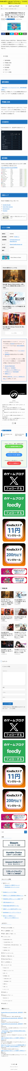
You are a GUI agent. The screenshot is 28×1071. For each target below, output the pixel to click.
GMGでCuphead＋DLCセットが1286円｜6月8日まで (13, 1038)
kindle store (7, 978)
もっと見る (14, 333)
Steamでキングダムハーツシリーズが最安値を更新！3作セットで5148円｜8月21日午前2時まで (13, 1045)
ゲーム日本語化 (7, 962)
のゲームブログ (14, 6)
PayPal (12, 343)
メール (4, 692)
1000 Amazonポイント (8, 902)
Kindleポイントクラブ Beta (9, 892)
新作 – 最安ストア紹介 (9, 933)
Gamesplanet (6, 209)
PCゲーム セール (8, 953)
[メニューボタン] (26, 6)
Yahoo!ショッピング (8, 970)
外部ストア (7, 70)
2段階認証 (7, 354)
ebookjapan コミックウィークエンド (12, 912)
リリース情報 (8, 72)
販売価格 (7, 67)
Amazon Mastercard (10, 366)
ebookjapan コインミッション (12, 887)
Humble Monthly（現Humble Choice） (12, 944)
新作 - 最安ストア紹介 (10, 19)
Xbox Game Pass (7, 959)
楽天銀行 (13, 368)
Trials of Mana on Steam (15, 257)
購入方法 (6, 998)
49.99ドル (16, 236)
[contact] (15, 423)
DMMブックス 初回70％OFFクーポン (12, 909)
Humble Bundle (6, 205)
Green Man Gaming (8, 207)
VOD (5, 986)
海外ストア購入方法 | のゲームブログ (17, 217)
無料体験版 (7, 60)
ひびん (2, 1039)
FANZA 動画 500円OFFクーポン (11, 905)
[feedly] (13, 1064)
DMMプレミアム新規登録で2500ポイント (13, 895)
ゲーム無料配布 (8, 930)
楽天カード (7, 368)
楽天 (5, 973)
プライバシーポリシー (14, 1066)
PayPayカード (8, 371)
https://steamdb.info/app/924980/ (9, 167)
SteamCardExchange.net (16, 244)
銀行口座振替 (20, 345)
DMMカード (8, 373)
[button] (3, 34)
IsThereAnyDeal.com (15, 239)
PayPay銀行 (16, 371)
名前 (3, 687)
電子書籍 (6, 975)
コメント (5, 671)
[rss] (14, 1064)
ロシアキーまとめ (7, 1000)
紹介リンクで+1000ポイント (13, 370)
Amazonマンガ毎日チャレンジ (12, 885)
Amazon (6, 967)
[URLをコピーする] (25, 34)
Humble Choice (8, 942)
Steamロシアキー (8, 995)
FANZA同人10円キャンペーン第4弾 (11, 899)
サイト (4, 697)
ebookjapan (7, 981)
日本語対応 (7, 65)
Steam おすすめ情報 (8, 927)
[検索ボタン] (1, 6)
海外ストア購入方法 (8, 956)
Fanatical (5, 211)
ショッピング (7, 965)
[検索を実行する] (25, 832)
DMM (5, 984)
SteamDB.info (13, 241)
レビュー (6, 989)
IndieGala (6, 950)
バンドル (6, 936)
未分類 (5, 1003)
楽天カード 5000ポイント (9, 916)
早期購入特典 (8, 62)
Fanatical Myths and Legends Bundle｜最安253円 (12, 1012)
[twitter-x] (13, 423)
